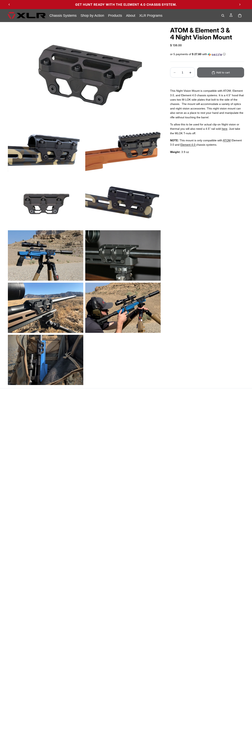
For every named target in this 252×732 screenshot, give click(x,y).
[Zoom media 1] (84, 73)
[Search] (223, 15)
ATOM (227, 140)
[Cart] (239, 15)
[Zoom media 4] (45, 203)
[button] (207, 54)
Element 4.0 (188, 144)
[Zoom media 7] (123, 255)
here (224, 128)
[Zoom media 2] (45, 151)
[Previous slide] (9, 4)
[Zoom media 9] (123, 308)
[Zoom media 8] (45, 308)
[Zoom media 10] (45, 360)
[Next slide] (239, 4)
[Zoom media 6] (45, 255)
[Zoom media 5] (123, 203)
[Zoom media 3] (123, 151)
